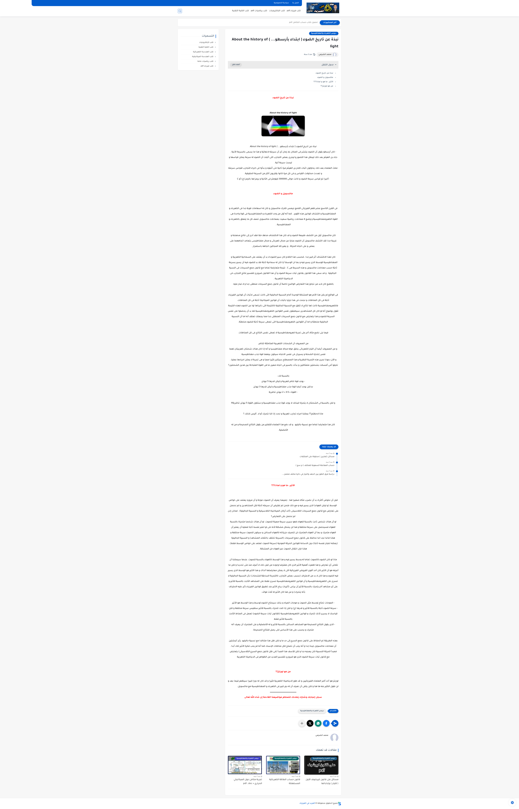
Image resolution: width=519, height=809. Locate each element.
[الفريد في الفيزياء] (323, 8)
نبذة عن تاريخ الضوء (324, 73)
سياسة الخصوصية (281, 3)
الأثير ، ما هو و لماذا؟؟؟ (323, 82)
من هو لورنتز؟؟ (327, 86)
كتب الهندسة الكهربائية (203, 52)
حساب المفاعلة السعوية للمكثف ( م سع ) (315, 466)
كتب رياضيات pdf (259, 11)
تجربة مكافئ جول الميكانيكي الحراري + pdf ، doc (248, 781)
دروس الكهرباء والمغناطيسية (323, 33)
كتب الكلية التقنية (240, 11)
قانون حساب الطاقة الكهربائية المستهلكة (284, 781)
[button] (326, 723)
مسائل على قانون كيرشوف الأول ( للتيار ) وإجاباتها (322, 781)
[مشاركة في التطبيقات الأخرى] (302, 723)
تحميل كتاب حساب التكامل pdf (303, 22)
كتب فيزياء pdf (294, 11)
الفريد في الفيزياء (307, 803)
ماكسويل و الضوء (325, 77)
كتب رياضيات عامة (205, 61)
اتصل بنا (295, 3)
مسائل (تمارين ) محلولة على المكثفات (317, 457)
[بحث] (180, 11)
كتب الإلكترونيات (277, 11)
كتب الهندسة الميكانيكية (203, 57)
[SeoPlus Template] (339, 803)
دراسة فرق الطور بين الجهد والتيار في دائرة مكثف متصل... (308, 474)
